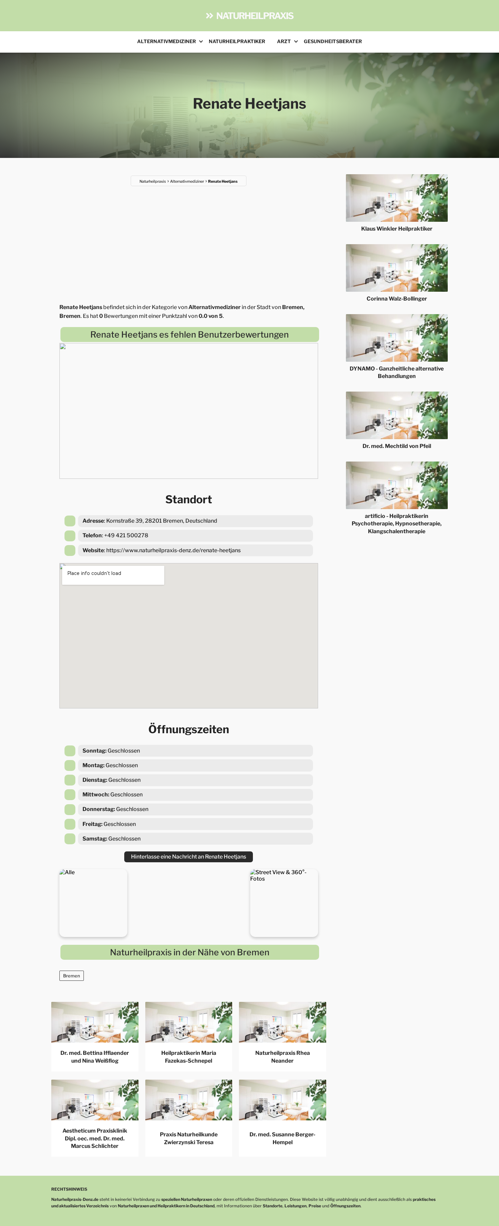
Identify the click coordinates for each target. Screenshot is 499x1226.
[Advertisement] (188, 240)
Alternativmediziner (166, 41)
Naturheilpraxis (255, 15)
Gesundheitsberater (333, 41)
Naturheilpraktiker (237, 41)
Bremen (71, 975)
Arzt (284, 41)
